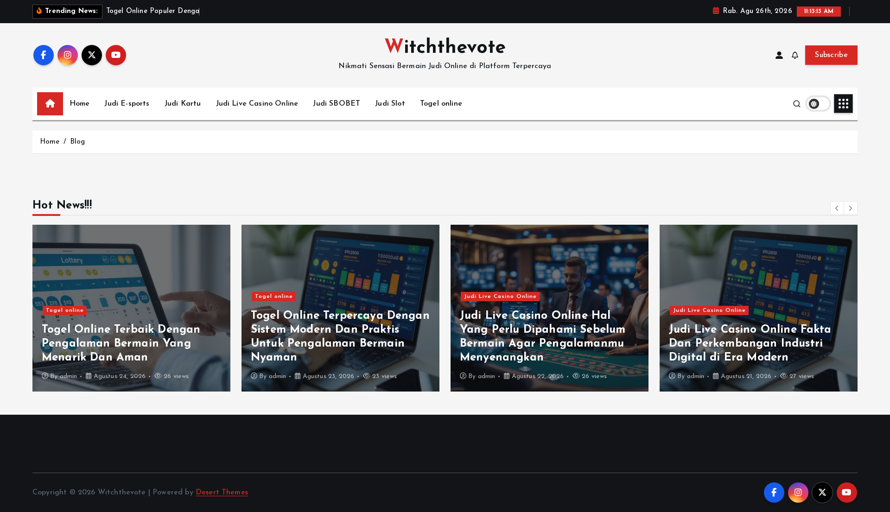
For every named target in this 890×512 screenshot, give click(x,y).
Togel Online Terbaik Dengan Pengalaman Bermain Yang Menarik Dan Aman (121, 343)
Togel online (441, 103)
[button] (837, 208)
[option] (131, 308)
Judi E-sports (126, 103)
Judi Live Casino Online (257, 103)
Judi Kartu (183, 103)
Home (80, 103)
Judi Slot (390, 103)
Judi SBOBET (336, 103)
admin (68, 376)
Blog (77, 142)
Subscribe (831, 55)
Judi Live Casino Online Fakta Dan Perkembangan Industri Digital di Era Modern (750, 343)
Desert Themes (222, 492)
